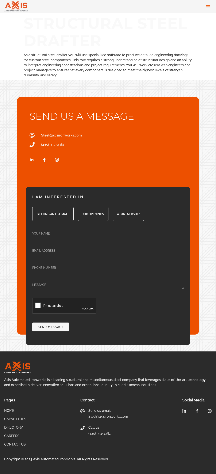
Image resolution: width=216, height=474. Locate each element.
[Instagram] (57, 160)
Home (9, 410)
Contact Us (15, 444)
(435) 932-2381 (99, 433)
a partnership (128, 214)
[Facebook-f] (44, 160)
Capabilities (15, 419)
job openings (93, 214)
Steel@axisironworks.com (108, 417)
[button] (208, 6)
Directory (13, 427)
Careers (11, 436)
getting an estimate (53, 214)
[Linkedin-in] (32, 160)
